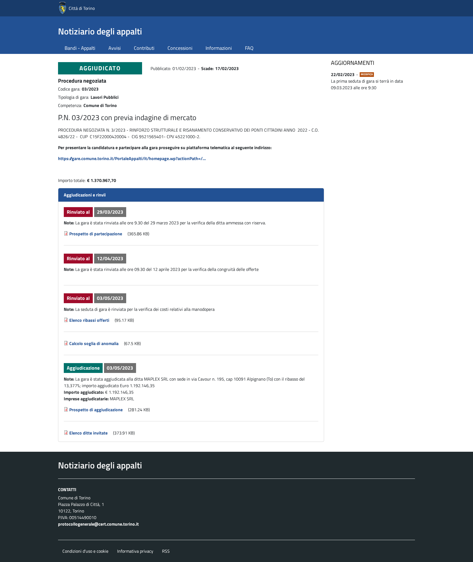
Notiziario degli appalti (100, 31)
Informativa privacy (135, 551)
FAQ (249, 48)
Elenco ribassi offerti (89, 320)
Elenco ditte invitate (88, 433)
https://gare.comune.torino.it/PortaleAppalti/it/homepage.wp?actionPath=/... (132, 158)
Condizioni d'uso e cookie (85, 551)
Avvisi (114, 48)
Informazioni (219, 48)
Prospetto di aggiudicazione (96, 409)
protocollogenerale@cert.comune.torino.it (98, 524)
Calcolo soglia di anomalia (94, 343)
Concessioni (180, 48)
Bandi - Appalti (80, 48)
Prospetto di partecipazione (95, 233)
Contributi (144, 48)
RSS (166, 551)
